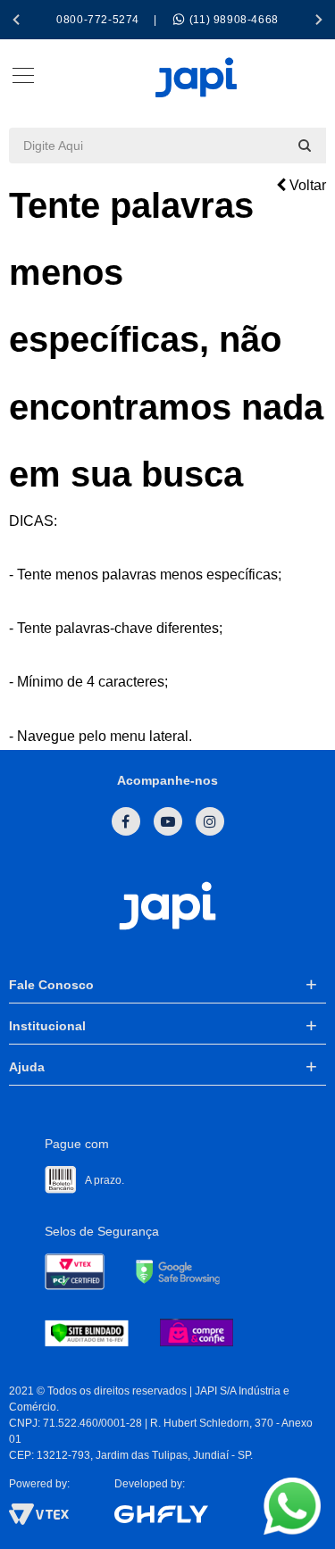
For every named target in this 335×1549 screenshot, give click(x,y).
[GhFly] (220, 1514)
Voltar (306, 185)
